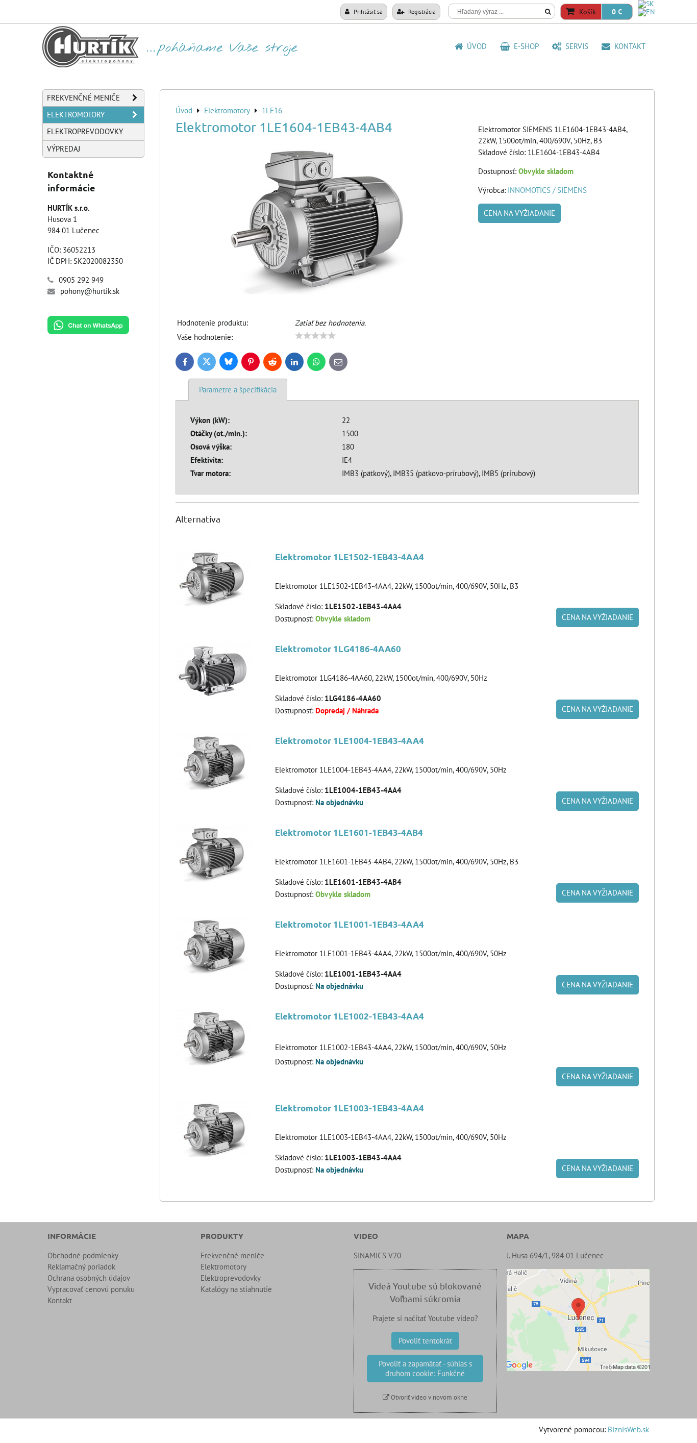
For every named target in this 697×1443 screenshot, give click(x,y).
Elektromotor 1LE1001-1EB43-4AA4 (349, 924)
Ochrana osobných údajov (88, 1278)
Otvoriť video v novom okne (428, 1397)
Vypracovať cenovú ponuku (91, 1289)
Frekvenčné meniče (83, 98)
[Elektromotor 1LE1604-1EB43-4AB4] (323, 221)
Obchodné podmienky (82, 1255)
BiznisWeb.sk (628, 1429)
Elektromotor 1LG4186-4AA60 (338, 648)
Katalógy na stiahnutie (236, 1289)
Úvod (475, 46)
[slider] (315, 336)
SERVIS (574, 46)
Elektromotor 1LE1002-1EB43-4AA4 (349, 1016)
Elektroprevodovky (85, 131)
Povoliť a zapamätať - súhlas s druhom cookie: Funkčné (425, 1368)
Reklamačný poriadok (81, 1267)
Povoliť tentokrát (425, 1341)
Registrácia (421, 11)
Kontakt (627, 46)
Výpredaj (63, 149)
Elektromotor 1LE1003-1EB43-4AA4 (349, 1108)
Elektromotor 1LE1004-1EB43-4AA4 (349, 740)
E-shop (524, 46)
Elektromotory (76, 114)
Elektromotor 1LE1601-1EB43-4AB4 (349, 832)
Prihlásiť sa (367, 11)
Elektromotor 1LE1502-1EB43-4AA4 (349, 557)
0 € (617, 11)
